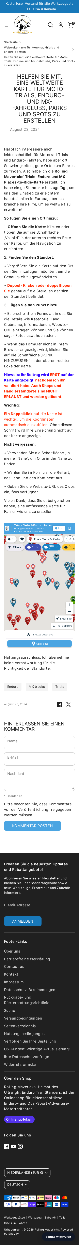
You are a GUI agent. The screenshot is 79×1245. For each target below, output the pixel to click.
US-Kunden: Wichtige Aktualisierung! (37, 1049)
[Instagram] (20, 1146)
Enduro (12, 687)
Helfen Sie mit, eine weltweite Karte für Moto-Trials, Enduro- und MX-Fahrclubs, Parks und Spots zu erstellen (39, 61)
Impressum (14, 982)
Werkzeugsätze (14, 1217)
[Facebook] (6, 1146)
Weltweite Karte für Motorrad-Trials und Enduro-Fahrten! (31, 49)
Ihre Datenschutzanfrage (26, 1057)
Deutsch (15, 1185)
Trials (59, 687)
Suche (9, 1010)
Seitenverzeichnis (20, 1026)
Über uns (12, 951)
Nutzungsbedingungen (24, 1034)
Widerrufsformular (20, 1064)
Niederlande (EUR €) (25, 1173)
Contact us (14, 966)
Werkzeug (35, 1217)
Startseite (11, 42)
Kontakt (11, 974)
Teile (62, 1217)
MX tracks (37, 687)
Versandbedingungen (23, 1018)
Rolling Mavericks (47, 1229)
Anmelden (22, 921)
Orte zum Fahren (15, 1223)
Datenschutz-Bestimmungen (30, 990)
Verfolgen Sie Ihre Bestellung (30, 1041)
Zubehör (50, 1217)
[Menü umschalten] (6, 25)
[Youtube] (13, 1146)
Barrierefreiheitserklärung (27, 959)
